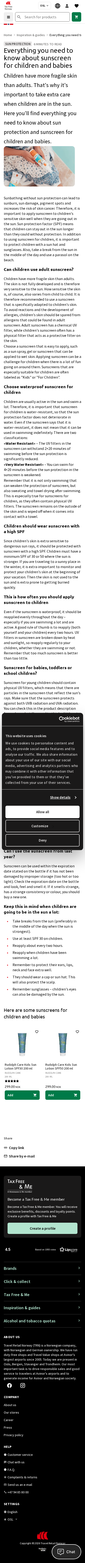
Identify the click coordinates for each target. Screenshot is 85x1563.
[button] (14, 1147)
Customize (39, 826)
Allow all (42, 812)
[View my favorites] (76, 5)
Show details (60, 797)
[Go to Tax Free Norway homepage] (8, 5)
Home (8, 35)
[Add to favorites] (36, 1031)
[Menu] (8, 17)
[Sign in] (67, 5)
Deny (43, 840)
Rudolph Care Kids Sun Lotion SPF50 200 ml (61, 1066)
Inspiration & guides (31, 35)
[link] (76, 17)
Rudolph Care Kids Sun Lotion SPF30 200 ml (20, 1066)
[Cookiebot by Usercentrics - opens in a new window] (60, 719)
